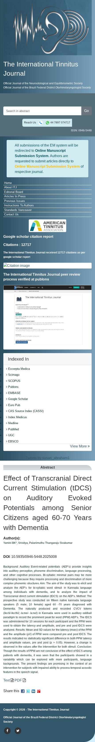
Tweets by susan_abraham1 (47, 458)
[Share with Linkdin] (33, 691)
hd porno (71, 718)
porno (7, 718)
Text (6, 680)
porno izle (21, 718)
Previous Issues (14, 201)
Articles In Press (15, 196)
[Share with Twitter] (28, 691)
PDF (18, 680)
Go (86, 111)
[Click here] (47, 265)
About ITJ (10, 187)
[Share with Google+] (38, 691)
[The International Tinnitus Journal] (47, 27)
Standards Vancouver (18, 210)
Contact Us (11, 214)
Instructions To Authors (19, 205)
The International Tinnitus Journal (48, 709)
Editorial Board (13, 192)
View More (79, 446)
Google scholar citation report (28, 236)
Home (8, 183)
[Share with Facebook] (23, 691)
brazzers (46, 718)
